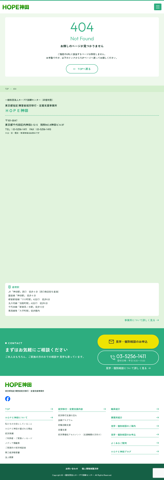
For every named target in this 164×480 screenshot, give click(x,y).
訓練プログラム (65, 420)
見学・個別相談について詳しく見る (126, 368)
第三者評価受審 (12, 452)
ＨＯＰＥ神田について (16, 417)
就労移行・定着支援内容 (70, 409)
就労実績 (9, 433)
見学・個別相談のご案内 (123, 426)
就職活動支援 (64, 424)
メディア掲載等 (12, 442)
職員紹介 (115, 409)
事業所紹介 (116, 417)
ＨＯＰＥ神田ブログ (121, 451)
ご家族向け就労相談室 (15, 447)
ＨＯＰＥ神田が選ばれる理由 (18, 428)
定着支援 (62, 429)
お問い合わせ (72, 469)
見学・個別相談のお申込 (132, 341)
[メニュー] (157, 7)
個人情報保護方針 (90, 469)
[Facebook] (7, 398)
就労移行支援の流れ (67, 415)
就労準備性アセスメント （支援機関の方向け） (80, 434)
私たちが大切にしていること (18, 423)
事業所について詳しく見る (139, 320)
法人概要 (9, 457)
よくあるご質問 (119, 443)
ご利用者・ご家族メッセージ (18, 438)
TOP (7, 409)
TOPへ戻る (84, 69)
